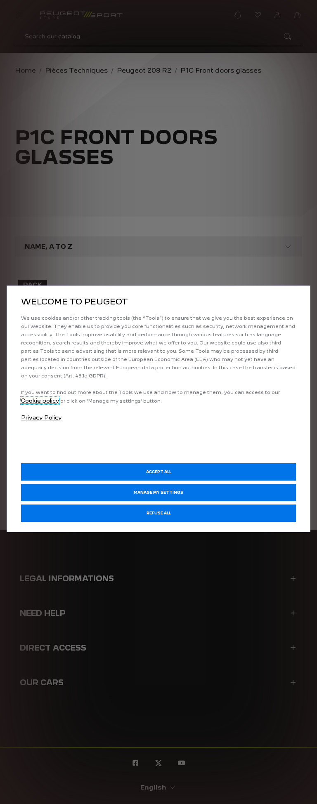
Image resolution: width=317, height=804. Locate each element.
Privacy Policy (41, 417)
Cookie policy (40, 400)
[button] (158, 492)
